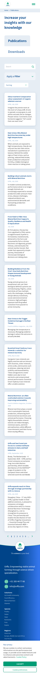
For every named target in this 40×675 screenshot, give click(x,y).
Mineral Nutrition (9, 601)
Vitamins (7, 603)
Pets (6, 622)
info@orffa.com (17, 586)
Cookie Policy (21, 657)
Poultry (6, 611)
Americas (7, 633)
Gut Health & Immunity (11, 595)
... (28, 536)
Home (6, 10)
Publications (15, 10)
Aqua (6, 617)
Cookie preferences (20, 670)
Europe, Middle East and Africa (14, 636)
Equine (6, 625)
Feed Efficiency (9, 598)
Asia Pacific (8, 639)
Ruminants (7, 620)
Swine (6, 614)
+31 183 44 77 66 (17, 581)
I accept (20, 664)
